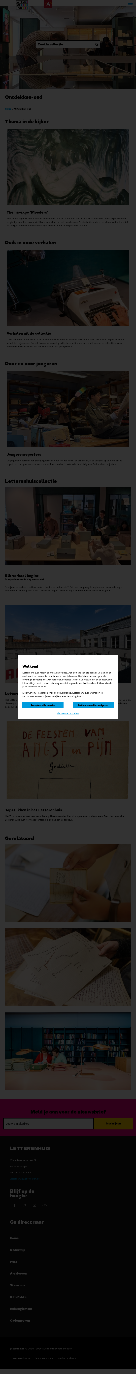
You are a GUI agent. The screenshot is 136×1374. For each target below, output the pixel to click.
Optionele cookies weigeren (93, 705)
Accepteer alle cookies (43, 705)
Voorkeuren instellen (68, 713)
